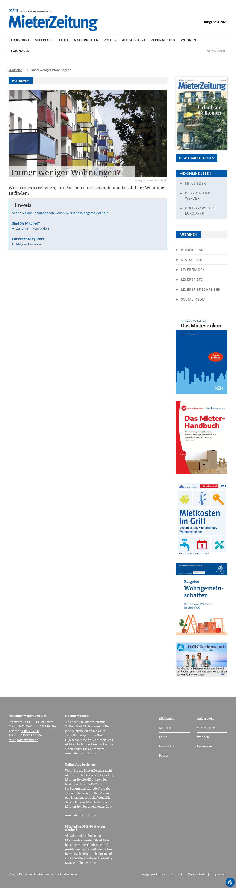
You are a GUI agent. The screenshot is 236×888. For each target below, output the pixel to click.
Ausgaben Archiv (199, 158)
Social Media (193, 299)
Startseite (15, 70)
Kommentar (192, 250)
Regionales (19, 51)
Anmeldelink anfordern (81, 753)
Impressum (219, 874)
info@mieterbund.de (23, 740)
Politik (110, 40)
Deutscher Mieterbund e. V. (38, 874)
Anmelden (216, 51)
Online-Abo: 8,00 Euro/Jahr (200, 210)
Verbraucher (163, 40)
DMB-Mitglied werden (198, 195)
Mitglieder (195, 183)
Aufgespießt (133, 40)
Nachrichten (86, 40)
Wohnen (188, 40)
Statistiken (192, 260)
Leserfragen (193, 269)
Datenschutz (197, 874)
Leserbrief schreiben (201, 289)
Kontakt (176, 874)
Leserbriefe (192, 279)
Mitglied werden (28, 244)
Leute (64, 40)
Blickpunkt (19, 40)
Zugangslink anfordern (33, 228)
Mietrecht (44, 40)
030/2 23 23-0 (30, 731)
